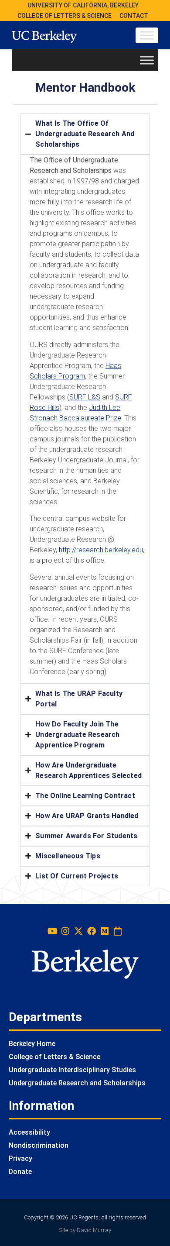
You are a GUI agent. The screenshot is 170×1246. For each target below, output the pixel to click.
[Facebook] (91, 931)
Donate (20, 1171)
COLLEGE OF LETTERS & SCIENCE (64, 15)
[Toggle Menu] (147, 35)
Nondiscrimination (38, 1145)
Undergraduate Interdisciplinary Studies (72, 1070)
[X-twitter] (78, 931)
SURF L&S (84, 397)
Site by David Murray (85, 1230)
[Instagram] (65, 931)
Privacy (20, 1158)
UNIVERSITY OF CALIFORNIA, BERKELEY (83, 5)
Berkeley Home (32, 1043)
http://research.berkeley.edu (101, 550)
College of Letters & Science (54, 1057)
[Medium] (104, 931)
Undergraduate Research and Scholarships (77, 1083)
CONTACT (133, 15)
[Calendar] (117, 931)
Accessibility (29, 1132)
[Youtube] (52, 931)
